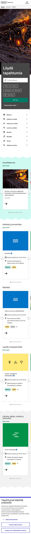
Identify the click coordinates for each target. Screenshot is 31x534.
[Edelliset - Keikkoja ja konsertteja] (2, 257)
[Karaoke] (15, 255)
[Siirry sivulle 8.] (18, 212)
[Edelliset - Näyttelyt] (2, 317)
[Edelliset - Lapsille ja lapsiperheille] (2, 380)
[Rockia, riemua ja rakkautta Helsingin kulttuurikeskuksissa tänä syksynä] (15, 189)
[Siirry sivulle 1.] (9, 212)
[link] (3, 2)
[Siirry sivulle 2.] (10, 212)
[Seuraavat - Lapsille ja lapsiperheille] (29, 380)
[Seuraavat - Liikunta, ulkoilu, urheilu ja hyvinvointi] (29, 452)
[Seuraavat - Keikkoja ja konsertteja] (29, 257)
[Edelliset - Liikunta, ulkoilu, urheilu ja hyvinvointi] (2, 452)
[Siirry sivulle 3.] (11, 212)
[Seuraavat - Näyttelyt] (29, 317)
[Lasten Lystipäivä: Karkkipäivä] (15, 377)
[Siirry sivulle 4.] (12, 212)
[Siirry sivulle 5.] (14, 212)
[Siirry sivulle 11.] (21, 212)
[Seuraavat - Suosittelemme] (29, 192)
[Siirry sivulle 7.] (16, 212)
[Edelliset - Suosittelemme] (2, 192)
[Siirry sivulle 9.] (19, 212)
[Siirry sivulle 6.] (15, 212)
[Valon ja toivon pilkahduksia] (15, 315)
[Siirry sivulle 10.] (20, 212)
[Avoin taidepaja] (15, 449)
